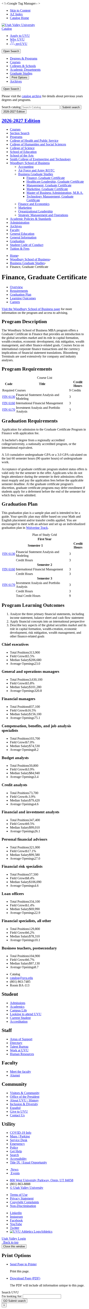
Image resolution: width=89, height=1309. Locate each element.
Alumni (15, 1075)
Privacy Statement (22, 1198)
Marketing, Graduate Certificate (47, 189)
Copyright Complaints (24, 1202)
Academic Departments (25, 69)
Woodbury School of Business (30, 163)
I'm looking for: (12, 1296)
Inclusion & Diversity (24, 1104)
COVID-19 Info (20, 1132)
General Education (22, 233)
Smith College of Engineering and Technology (40, 159)
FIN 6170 (8, 409)
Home (14, 255)
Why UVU (17, 39)
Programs (16, 137)
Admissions (17, 1003)
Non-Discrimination (23, 1206)
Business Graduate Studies (35, 174)
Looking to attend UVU (25, 1014)
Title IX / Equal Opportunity (28, 1162)
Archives (16, 81)
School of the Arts (22, 155)
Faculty (15, 230)
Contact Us (17, 1115)
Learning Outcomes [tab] (23, 298)
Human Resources (22, 1054)
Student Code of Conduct (26, 245)
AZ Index (16, 14)
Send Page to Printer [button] (23, 1264)
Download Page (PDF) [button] (25, 1278)
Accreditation (19, 1021)
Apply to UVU (20, 35)
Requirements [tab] (19, 291)
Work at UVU (19, 1050)
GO (14, 1300)
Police (14, 1147)
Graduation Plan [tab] (20, 294)
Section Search (19, 133)
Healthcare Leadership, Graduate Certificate (55, 181)
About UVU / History (24, 1100)
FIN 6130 (8, 396)
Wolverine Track (37, 527)
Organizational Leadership (35, 211)
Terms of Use (19, 1194)
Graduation (17, 241)
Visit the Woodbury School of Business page (31, 309)
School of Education (23, 152)
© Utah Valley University (26, 1187)
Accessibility (18, 1158)
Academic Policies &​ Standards (30, 219)
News (14, 1169)
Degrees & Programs (23, 58)
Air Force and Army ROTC (36, 170)
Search (14, 1155)
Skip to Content (20, 10)
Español (15, 1108)
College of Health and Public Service (34, 140)
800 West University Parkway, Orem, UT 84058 (41, 1180)
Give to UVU (19, 1111)
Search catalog (11, 107)
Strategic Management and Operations (43, 215)
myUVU (21, 44)
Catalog (7, 28)
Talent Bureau (19, 1046)
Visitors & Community (25, 1093)
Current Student (20, 1018)
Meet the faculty (20, 1071)
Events (15, 1173)
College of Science (22, 148)
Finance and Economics (33, 204)
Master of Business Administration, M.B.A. (54, 192)
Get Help (16, 1151)
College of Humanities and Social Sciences (38, 144)
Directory (16, 1043)
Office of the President (24, 1096)
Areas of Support (21, 1039)
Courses (15, 62)
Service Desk (18, 1140)
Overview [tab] (16, 287)
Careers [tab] (15, 302)
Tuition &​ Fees (19, 248)
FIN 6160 (8, 403)
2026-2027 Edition (21, 120)
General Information (23, 237)
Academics (17, 1006)
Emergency (17, 1144)
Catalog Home (19, 18)
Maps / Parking (20, 1136)
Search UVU (10, 1292)
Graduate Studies (21, 73)
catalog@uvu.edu (21, 978)
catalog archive (31, 96)
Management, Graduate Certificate (48, 185)
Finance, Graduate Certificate (45, 178)
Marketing (25, 207)
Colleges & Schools (23, 66)
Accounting (26, 166)
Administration (19, 222)
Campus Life (18, 1010)
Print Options (19, 77)
